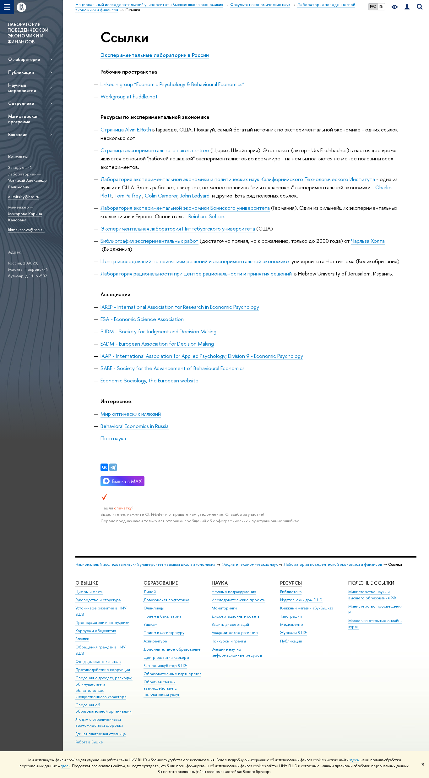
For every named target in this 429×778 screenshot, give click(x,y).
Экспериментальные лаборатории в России (154, 54)
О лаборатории (24, 59)
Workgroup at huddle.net (129, 96)
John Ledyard (194, 195)
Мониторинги (224, 608)
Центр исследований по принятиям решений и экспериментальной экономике (194, 261)
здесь (354, 760)
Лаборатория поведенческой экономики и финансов (333, 564)
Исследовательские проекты (238, 600)
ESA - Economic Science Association (142, 319)
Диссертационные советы (236, 616)
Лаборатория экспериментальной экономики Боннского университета (185, 207)
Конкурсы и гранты (229, 641)
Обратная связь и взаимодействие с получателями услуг (162, 688)
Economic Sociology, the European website (149, 380)
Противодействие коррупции (102, 669)
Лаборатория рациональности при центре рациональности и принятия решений (196, 273)
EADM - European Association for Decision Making (157, 343)
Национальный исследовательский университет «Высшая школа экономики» (145, 564)
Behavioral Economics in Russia (134, 426)
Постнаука (113, 438)
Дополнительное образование (172, 649)
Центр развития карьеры (166, 657)
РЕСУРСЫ (291, 583)
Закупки (82, 639)
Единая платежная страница (100, 733)
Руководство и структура (98, 600)
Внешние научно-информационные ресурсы (237, 652)
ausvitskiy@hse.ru (23, 196)
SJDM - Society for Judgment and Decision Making (158, 331)
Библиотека (290, 591)
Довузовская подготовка (166, 600)
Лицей (150, 591)
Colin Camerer (161, 195)
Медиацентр (291, 624)
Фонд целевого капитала (98, 661)
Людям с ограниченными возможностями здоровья (99, 722)
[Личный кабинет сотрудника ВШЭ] (407, 7)
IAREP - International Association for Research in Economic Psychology (179, 306)
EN (381, 6)
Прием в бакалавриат (163, 616)
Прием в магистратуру (164, 632)
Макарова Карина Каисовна (25, 217)
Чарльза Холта (368, 240)
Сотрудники (21, 103)
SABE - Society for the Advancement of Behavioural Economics (172, 368)
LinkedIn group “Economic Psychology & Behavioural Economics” (172, 84)
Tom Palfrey (127, 195)
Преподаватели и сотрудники (102, 622)
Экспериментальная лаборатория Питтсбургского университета (177, 228)
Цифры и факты (89, 591)
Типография (291, 616)
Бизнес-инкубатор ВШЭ (165, 665)
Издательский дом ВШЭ (301, 600)
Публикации (21, 72)
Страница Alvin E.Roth (125, 129)
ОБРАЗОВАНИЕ (161, 583)
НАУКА (220, 583)
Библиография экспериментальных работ (149, 240)
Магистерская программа (23, 119)
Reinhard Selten (206, 216)
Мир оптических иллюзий (130, 413)
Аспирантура (155, 641)
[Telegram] (113, 467)
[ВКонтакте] (104, 467)
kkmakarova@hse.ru (26, 229)
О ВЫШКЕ (86, 583)
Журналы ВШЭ (293, 632)
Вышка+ (150, 624)
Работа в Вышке (89, 742)
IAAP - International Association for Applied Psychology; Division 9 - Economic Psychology (201, 355)
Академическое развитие (235, 632)
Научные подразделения (234, 591)
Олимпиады (154, 608)
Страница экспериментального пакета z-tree (154, 150)
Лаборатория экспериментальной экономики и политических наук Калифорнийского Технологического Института (237, 179)
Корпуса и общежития (95, 630)
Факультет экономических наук (249, 564)
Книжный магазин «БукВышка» (307, 608)
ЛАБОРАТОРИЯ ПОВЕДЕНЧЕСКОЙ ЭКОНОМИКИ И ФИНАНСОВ (28, 33)
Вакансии (18, 134)
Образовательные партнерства (172, 673)
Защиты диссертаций (230, 624)
